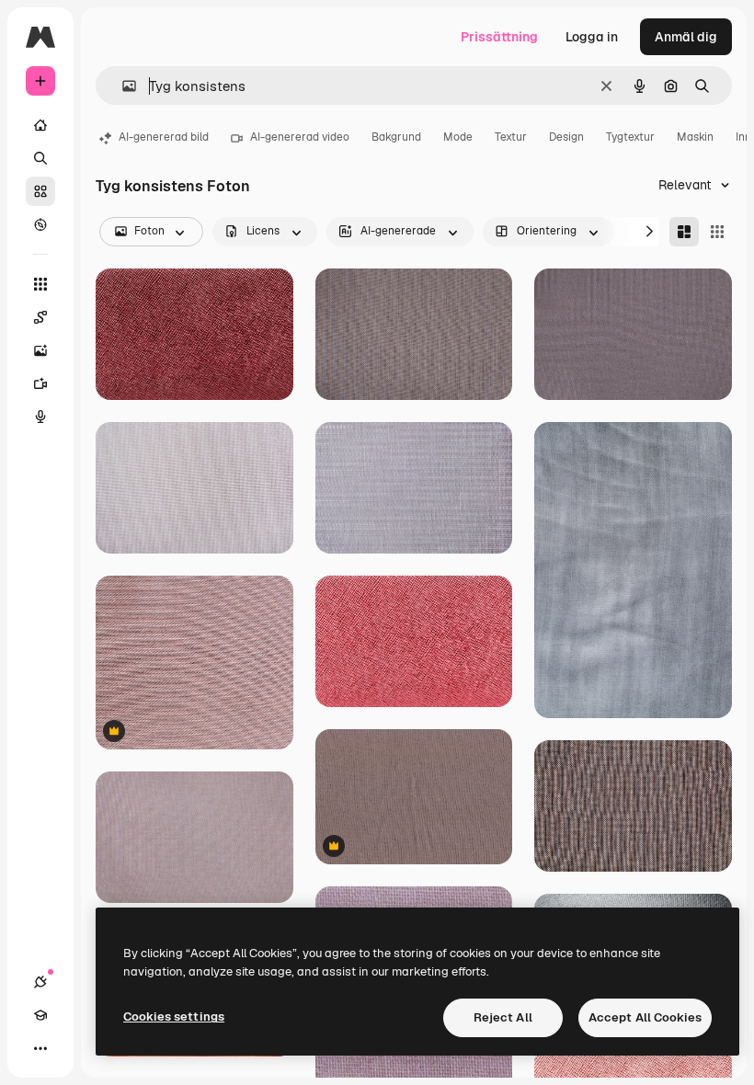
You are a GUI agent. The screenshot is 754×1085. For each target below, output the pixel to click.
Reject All (503, 1017)
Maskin (695, 137)
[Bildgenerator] (40, 350)
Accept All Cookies (645, 1017)
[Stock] (40, 191)
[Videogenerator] (40, 383)
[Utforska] (40, 224)
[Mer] (40, 1048)
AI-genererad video (299, 137)
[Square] (717, 231)
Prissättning (499, 37)
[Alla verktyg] (40, 284)
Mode (458, 137)
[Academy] (40, 1015)
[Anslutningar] (40, 982)
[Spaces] (40, 317)
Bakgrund (396, 137)
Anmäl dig (686, 37)
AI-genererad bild (164, 137)
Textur (511, 137)
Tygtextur (630, 137)
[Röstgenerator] (40, 416)
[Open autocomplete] (122, 86)
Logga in (592, 37)
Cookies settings (173, 1016)
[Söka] (40, 158)
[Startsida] (40, 125)
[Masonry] (684, 231)
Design (566, 137)
